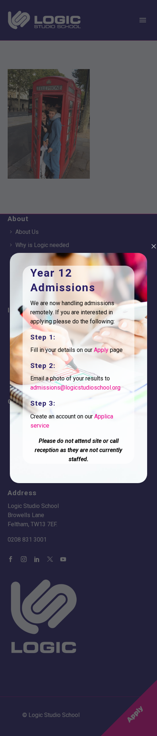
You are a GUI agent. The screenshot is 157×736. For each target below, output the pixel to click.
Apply (101, 349)
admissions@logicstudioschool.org (75, 387)
